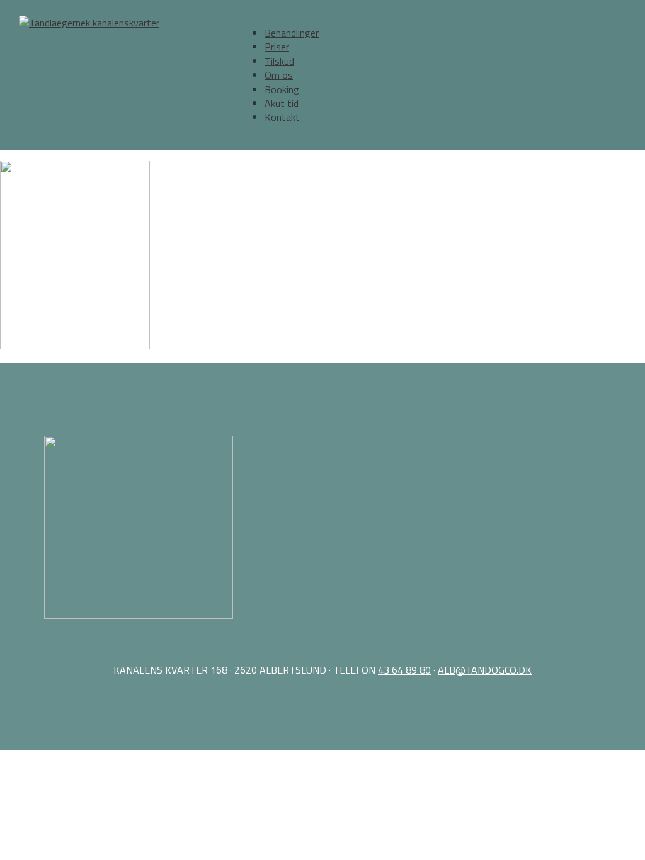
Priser (277, 46)
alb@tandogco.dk (485, 669)
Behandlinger (292, 32)
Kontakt (282, 117)
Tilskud (279, 61)
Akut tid (282, 103)
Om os (279, 74)
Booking (282, 89)
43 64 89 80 (404, 669)
